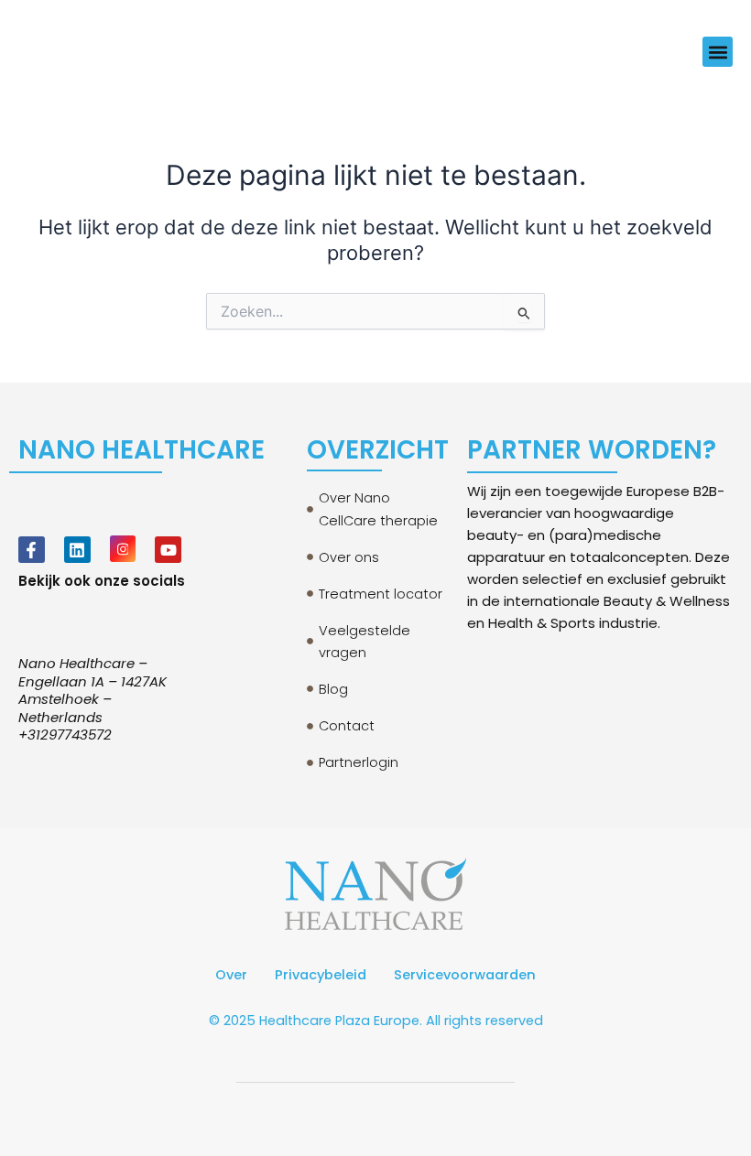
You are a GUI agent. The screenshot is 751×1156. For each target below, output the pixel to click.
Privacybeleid (320, 975)
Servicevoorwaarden (465, 975)
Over (231, 975)
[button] (717, 52)
